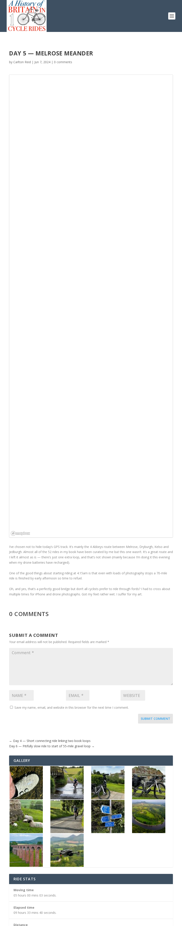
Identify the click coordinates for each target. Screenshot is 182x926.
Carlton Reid (22, 62)
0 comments (63, 62)
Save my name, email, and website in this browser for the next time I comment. (71, 707)
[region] (91, 306)
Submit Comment (155, 718)
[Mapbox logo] (20, 533)
